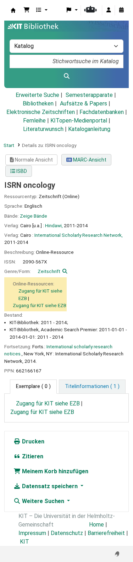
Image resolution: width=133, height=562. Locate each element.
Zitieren (32, 456)
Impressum (32, 533)
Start (9, 145)
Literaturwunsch (43, 129)
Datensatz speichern (50, 486)
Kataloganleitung (89, 129)
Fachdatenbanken (101, 112)
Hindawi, (54, 225)
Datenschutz (67, 533)
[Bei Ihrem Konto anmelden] (108, 10)
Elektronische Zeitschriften (40, 112)
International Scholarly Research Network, (78, 235)
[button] (27, 10)
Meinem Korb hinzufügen (54, 471)
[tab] (92, 387)
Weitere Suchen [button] (43, 501)
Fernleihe (34, 120)
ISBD (21, 171)
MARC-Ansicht (89, 160)
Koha (13, 10)
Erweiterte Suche (37, 95)
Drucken (32, 441)
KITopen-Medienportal (78, 120)
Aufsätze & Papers (83, 103)
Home (96, 524)
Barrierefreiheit (106, 533)
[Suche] (66, 76)
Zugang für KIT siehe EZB (39, 305)
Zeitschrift (49, 271)
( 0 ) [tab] (33, 386)
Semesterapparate (89, 95)
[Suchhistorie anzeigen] (121, 10)
